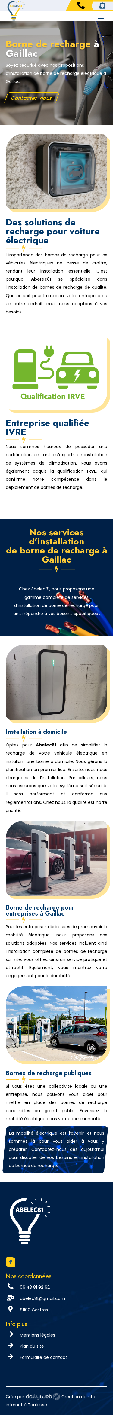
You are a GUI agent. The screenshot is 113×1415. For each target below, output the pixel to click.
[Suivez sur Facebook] (10, 1262)
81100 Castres (34, 1310)
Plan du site (32, 1346)
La (11, 1133)
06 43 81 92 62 (35, 1287)
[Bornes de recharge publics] (57, 1059)
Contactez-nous (31, 97)
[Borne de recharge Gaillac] (57, 207)
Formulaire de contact (43, 1357)
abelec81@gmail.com (42, 1298)
